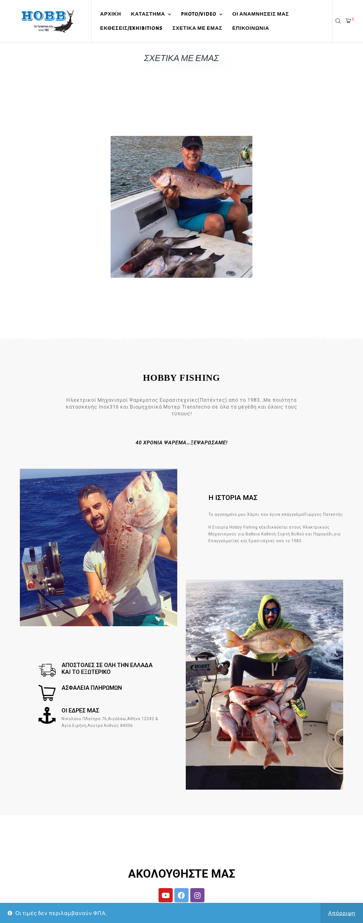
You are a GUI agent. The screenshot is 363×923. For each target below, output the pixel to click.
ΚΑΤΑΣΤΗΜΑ (148, 14)
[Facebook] (181, 895)
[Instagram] (197, 895)
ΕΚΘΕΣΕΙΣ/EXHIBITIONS (131, 28)
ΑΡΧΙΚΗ (110, 14)
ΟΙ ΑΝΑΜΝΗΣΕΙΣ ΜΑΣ (260, 14)
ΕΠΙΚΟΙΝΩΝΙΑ (250, 28)
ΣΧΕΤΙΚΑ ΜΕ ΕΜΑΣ (197, 28)
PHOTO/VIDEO (198, 14)
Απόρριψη (341, 913)
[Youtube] (166, 895)
